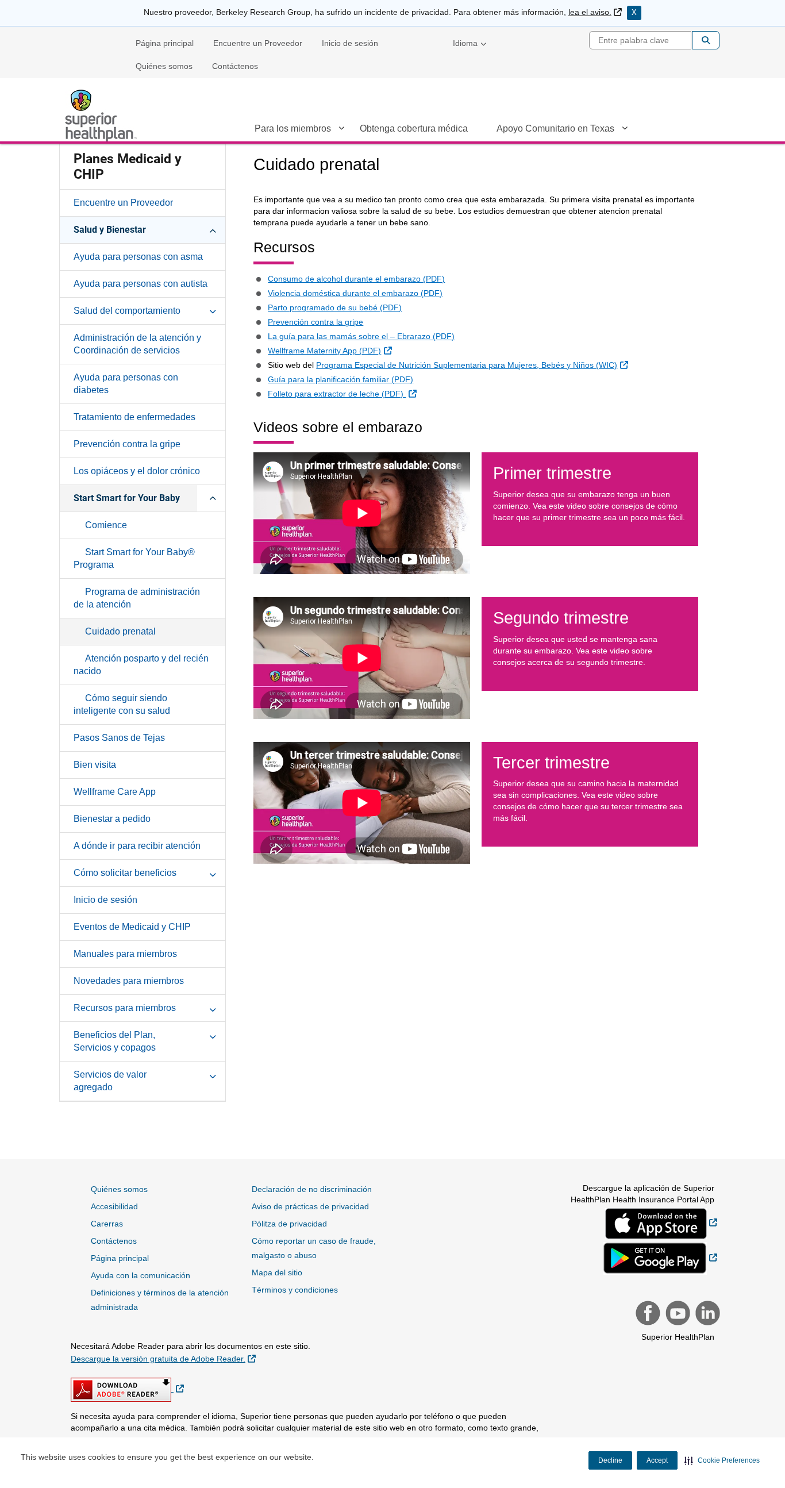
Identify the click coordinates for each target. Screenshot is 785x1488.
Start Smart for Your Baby (127, 498)
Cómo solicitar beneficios (125, 873)
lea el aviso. (595, 12)
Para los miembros (293, 128)
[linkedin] (706, 1314)
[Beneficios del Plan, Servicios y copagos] (213, 1034)
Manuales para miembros (125, 954)
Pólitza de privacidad (289, 1223)
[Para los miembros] (341, 130)
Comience (106, 525)
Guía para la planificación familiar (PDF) (340, 379)
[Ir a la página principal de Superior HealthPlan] (102, 115)
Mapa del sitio (277, 1272)
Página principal (165, 43)
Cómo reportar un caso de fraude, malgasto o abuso (314, 1248)
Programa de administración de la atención (137, 598)
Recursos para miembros (125, 1008)
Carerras (107, 1223)
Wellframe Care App (115, 792)
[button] (722, 1460)
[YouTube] (676, 1314)
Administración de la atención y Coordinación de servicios (137, 344)
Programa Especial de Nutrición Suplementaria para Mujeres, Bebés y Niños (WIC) (473, 365)
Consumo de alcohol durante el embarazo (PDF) (356, 278)
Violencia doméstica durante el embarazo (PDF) (355, 293)
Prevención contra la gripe (127, 444)
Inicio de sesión (350, 43)
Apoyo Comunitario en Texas (555, 128)
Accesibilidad (114, 1206)
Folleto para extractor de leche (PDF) (343, 393)
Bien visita (95, 765)
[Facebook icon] (646, 1314)
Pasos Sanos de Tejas (119, 738)
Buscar (705, 40)
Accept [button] (657, 1460)
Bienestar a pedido (112, 819)
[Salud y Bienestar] (213, 229)
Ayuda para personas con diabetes (126, 383)
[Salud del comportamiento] (213, 310)
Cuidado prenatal (120, 631)
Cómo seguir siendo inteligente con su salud (122, 704)
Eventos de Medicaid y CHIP (132, 927)
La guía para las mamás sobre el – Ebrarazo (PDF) (361, 336)
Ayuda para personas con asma (138, 257)
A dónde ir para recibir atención (137, 846)
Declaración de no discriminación (312, 1189)
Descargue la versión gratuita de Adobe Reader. (163, 1358)
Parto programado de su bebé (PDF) (335, 307)
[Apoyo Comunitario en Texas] (625, 130)
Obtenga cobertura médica (414, 128)
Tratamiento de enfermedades (134, 417)
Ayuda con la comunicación (140, 1275)
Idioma (465, 43)
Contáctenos (235, 66)
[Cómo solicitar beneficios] (213, 872)
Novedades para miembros (129, 981)
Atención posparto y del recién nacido (141, 664)
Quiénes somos (164, 66)
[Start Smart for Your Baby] (213, 498)
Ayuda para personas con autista (140, 284)
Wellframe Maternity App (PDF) (331, 350)
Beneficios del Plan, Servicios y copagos (115, 1041)
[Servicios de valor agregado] (213, 1074)
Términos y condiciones (295, 1289)
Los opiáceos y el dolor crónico (137, 471)
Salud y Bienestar (110, 229)
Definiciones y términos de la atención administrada (160, 1300)
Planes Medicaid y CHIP (128, 166)
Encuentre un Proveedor (257, 43)
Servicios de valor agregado (110, 1081)
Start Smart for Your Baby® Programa (134, 558)
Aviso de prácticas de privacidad (310, 1206)
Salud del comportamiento (127, 311)
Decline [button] (610, 1460)
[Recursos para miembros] (213, 1007)
